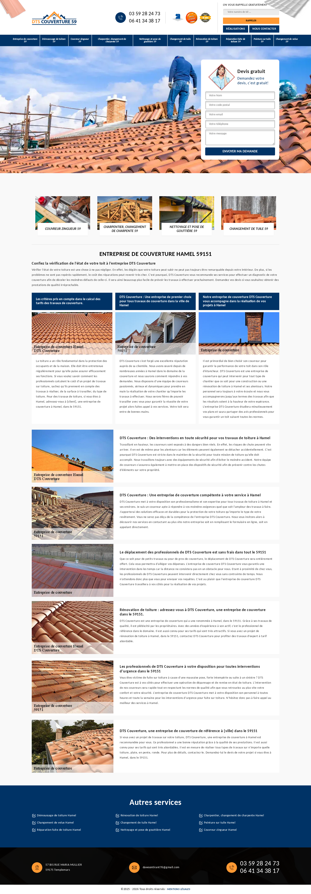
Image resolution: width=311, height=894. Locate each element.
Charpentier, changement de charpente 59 (112, 40)
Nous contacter (264, 28)
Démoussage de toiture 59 (54, 40)
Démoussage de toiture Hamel (56, 815)
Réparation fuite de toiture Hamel (59, 830)
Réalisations (235, 28)
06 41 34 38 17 (144, 21)
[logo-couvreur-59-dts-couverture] (54, 18)
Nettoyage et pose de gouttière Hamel (145, 830)
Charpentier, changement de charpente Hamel (234, 815)
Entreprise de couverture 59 (25, 40)
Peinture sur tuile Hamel (219, 822)
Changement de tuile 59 (180, 40)
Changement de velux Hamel (55, 822)
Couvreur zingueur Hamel (220, 830)
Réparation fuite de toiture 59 (235, 40)
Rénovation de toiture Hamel (139, 815)
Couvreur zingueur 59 (80, 40)
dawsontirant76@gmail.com (161, 867)
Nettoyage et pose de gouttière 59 (150, 40)
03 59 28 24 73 (144, 14)
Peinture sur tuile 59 (262, 40)
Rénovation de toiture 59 (207, 40)
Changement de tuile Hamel (139, 822)
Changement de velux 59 (287, 40)
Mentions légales (178, 889)
